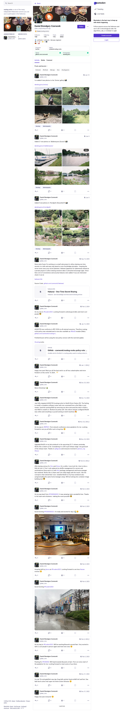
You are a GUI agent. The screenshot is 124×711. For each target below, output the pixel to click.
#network (38, 70)
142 (36, 37)
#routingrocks (65, 70)
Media (43, 60)
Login (106, 40)
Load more (62, 706)
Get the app (17, 706)
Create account (106, 35)
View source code (15, 708)
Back (38, 3)
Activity (37, 60)
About (13, 701)
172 (45, 37)
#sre (58, 70)
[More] (88, 130)
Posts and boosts (40, 66)
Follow (81, 26)
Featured (49, 60)
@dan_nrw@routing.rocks (42, 28)
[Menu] (87, 26)
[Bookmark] (75, 130)
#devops (52, 70)
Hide (86, 89)
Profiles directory (20, 701)
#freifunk (45, 70)
